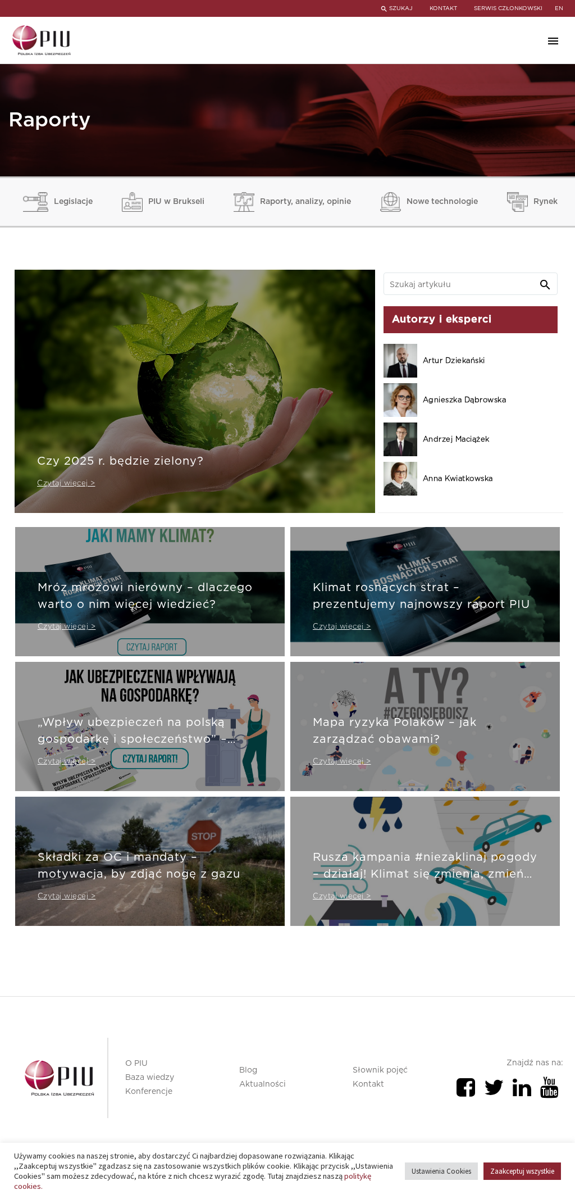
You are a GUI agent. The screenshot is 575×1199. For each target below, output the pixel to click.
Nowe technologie (442, 202)
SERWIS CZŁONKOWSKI (508, 8)
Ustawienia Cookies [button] (441, 1171)
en (559, 8)
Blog (248, 1070)
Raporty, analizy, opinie (305, 202)
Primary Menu (553, 41)
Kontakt (368, 1084)
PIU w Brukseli (176, 202)
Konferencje (148, 1092)
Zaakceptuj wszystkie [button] (522, 1171)
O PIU (136, 1064)
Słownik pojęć (380, 1070)
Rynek (545, 202)
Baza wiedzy (149, 1078)
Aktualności (262, 1084)
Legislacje (73, 202)
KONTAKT (443, 8)
